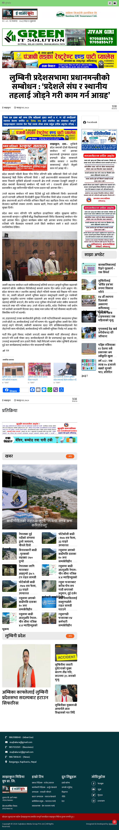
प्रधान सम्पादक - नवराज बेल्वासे (44, 796)
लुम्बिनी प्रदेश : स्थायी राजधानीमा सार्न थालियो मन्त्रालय (13, 378)
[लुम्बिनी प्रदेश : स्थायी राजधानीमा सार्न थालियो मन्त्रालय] (13, 369)
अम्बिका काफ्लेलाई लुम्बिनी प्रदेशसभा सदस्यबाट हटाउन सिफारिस (25, 697)
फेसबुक (100, 783)
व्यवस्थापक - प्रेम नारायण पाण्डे (43, 805)
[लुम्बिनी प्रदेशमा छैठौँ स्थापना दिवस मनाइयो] (39, 369)
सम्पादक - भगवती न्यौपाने (41, 792)
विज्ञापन (65, 792)
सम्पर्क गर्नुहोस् (67, 787)
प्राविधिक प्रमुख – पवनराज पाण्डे (44, 801)
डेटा (63, 801)
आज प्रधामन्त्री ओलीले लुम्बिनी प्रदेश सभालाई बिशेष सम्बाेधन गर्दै (65, 378)
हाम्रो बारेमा (66, 782)
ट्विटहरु (100, 795)
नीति (63, 796)
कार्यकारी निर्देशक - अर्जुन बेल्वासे (44, 787)
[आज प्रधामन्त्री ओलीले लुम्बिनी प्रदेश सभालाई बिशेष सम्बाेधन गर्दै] (65, 369)
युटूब (99, 789)
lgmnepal (113, 824)
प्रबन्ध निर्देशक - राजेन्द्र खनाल (43, 782)
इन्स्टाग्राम (101, 801)
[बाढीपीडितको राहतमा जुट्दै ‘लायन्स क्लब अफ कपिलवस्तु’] (39, 496)
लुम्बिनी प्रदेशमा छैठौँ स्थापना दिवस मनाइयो (37, 378)
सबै (69, 456)
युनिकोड (8, 3)
